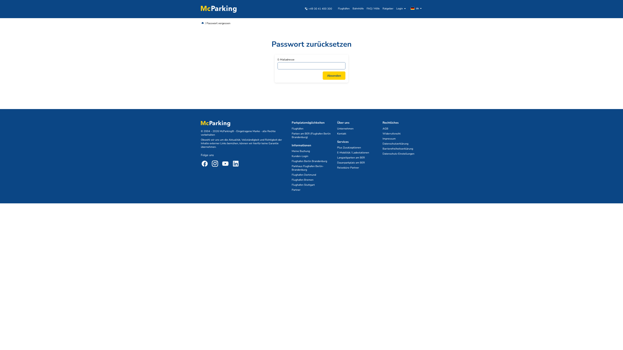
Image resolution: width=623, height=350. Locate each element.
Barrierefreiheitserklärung (398, 149)
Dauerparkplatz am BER (351, 162)
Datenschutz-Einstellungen (398, 154)
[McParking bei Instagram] (215, 164)
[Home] (202, 23)
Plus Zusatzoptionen (349, 147)
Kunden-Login (300, 156)
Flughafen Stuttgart (303, 185)
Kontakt (341, 133)
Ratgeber (388, 8)
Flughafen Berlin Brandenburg (309, 161)
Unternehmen (345, 128)
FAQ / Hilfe (373, 8)
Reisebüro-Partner (348, 167)
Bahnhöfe (358, 8)
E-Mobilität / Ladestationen (353, 152)
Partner (296, 190)
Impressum (389, 138)
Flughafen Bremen (302, 180)
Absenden (334, 76)
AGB (385, 128)
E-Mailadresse (286, 59)
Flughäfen (344, 8)
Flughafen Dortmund (304, 175)
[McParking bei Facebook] (204, 164)
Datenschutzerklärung (395, 144)
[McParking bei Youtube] (225, 164)
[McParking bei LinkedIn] (235, 164)
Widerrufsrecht (392, 133)
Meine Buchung (301, 151)
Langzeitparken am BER (351, 157)
